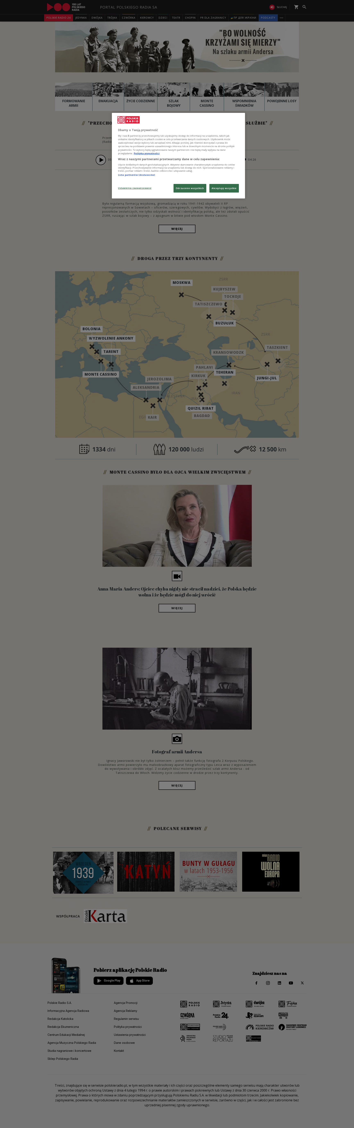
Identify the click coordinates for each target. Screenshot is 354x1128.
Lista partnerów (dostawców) (136, 174)
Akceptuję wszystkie (224, 188)
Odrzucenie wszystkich (190, 188)
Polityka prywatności (147, 153)
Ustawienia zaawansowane (134, 187)
